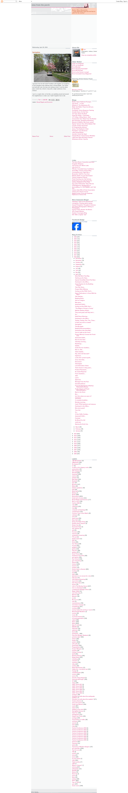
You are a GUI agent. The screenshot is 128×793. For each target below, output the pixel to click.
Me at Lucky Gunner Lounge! (80, 72)
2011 (75, 441)
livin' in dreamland (77, 588)
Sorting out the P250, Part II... (83, 291)
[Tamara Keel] (76, 230)
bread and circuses (77, 498)
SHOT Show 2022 (77, 693)
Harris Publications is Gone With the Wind (85, 294)
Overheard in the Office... (82, 282)
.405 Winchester (76, 460)
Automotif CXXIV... (80, 304)
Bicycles (74, 484)
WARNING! (78, 398)
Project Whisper (76, 649)
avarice (74, 476)
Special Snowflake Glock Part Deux (85, 280)
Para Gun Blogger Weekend (80, 635)
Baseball (74, 481)
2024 (75, 241)
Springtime (78, 324)
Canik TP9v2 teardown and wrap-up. (85, 404)
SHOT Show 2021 (77, 691)
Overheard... (75, 633)
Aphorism (78, 379)
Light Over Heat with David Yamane (82, 137)
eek (73, 530)
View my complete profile (88, 55)
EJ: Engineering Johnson (79, 127)
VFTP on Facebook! (77, 65)
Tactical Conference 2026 (79, 740)
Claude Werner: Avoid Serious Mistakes (83, 135)
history (74, 564)
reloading (75, 659)
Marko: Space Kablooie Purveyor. (81, 102)
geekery (74, 552)
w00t (73, 763)
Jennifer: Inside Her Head (79, 134)
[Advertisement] (64, 29)
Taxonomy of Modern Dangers (80, 746)
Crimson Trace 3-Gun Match (80, 513)
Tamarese (75, 743)
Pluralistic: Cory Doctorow (79, 130)
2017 (75, 255)
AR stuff (74, 472)
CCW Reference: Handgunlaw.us (81, 185)
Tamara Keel (75, 221)
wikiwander (75, 768)
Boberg (74, 493)
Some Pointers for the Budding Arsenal (84, 284)
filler (73, 540)
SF (73, 681)
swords (74, 723)
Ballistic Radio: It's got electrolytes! (82, 175)
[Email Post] (49, 99)
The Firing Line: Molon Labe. (80, 165)
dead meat (75, 518)
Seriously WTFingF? (78, 679)
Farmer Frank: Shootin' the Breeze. (82, 209)
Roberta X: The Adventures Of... (81, 105)
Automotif (75, 474)
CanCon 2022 (76, 503)
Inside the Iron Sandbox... (82, 347)
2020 (75, 249)
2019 (75, 251)
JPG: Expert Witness (78, 211)
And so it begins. (80, 300)
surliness (74, 721)
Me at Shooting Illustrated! (79, 68)
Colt (73, 508)
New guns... (78, 302)
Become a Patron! (77, 89)
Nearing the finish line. (81, 424)
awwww (74, 477)
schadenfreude (76, 672)
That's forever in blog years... (83, 367)
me (73, 598)
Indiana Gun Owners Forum (80, 191)
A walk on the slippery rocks (80, 467)
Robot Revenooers (77, 667)
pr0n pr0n (75, 643)
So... (76, 314)
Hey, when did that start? (82, 353)
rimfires (74, 666)
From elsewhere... (80, 373)
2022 (75, 245)
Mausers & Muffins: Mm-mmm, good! (83, 122)
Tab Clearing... (79, 296)
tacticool (74, 741)
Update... (77, 345)
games (74, 549)
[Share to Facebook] (57, 100)
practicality (75, 645)
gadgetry (74, 547)
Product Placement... (81, 369)
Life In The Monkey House (79, 586)
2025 (75, 239)
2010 (75, 443)
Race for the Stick (80, 339)
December (79, 258)
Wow (73, 777)
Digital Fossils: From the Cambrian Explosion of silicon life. (82, 194)
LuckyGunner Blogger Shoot (80, 589)
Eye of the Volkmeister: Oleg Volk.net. (83, 183)
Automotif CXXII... (80, 416)
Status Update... (79, 351)
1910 (76, 375)
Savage (74, 671)
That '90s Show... (80, 287)
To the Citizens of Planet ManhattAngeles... (82, 389)
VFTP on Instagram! (78, 63)
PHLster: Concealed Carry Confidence (83, 169)
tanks (73, 745)
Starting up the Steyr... (81, 278)
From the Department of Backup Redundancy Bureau (84, 386)
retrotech (74, 660)
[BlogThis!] (53, 100)
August (78, 266)
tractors (74, 753)
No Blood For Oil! (80, 420)
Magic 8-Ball (75, 591)
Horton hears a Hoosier (78, 569)
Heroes (74, 562)
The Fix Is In (75, 750)
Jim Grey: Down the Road (79, 113)
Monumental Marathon (78, 611)
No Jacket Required (80, 371)
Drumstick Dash (76, 527)
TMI (73, 752)
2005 (75, 453)
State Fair (75, 713)
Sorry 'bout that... (80, 359)
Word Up (74, 774)
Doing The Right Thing (78, 521)
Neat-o (74, 621)
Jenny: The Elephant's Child (80, 129)
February (78, 429)
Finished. (77, 418)
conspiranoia (76, 511)
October (78, 262)
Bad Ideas (75, 479)
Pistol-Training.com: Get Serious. (81, 179)
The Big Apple (79, 326)
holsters (74, 567)
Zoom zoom (75, 785)
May (77, 272)
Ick (73, 572)
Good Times (75, 554)
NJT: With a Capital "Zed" (79, 214)
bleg (73, 489)
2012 (75, 439)
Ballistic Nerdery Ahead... (82, 310)
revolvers (74, 662)
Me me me (75, 599)
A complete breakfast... (81, 400)
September (79, 264)
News (73, 623)
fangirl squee (76, 538)
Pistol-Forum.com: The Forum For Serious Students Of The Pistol (82, 181)
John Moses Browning (78, 579)
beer (73, 482)
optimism (75, 630)
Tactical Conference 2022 (79, 733)
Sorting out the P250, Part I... (83, 306)
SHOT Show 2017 (77, 684)
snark (73, 706)
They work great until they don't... (85, 312)
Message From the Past (82, 381)
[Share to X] (55, 100)
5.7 (73, 465)
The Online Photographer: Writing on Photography (83, 207)
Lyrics (77, 377)
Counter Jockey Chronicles (80, 125)
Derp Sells (75, 520)
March (77, 427)
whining (74, 767)
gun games (75, 557)
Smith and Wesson (77, 704)
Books (74, 494)
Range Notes (75, 657)
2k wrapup (75, 464)
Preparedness (76, 647)
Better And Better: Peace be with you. (83, 107)
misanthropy (75, 606)
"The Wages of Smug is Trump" (84, 308)
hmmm (74, 565)
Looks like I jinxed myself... (83, 357)
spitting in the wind (77, 709)
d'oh (73, 516)
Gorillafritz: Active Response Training (83, 110)
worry (73, 775)
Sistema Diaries (76, 701)
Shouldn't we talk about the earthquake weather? (83, 697)
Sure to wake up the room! (82, 332)
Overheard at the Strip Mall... (83, 330)
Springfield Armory (77, 711)
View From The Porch (41, 5)
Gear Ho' (74, 550)
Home (51, 136)
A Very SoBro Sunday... (82, 414)
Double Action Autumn (78, 523)
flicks (73, 542)
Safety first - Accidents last (80, 669)
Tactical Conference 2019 (79, 729)
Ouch (73, 632)
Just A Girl (75, 581)
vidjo (73, 760)
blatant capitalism (77, 488)
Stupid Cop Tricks (77, 716)
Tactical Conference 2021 (79, 731)
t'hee (73, 724)
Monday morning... (80, 402)
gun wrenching (76, 560)
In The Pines (75, 108)
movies (74, 613)
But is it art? (75, 501)
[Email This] (51, 100)
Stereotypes (78, 363)
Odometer (75, 628)
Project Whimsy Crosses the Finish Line (85, 335)
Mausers (74, 596)
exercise (74, 533)
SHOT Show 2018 (77, 686)
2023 (75, 243)
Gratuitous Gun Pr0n (78, 555)
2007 (75, 449)
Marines (74, 594)
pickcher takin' (76, 637)
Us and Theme (76, 758)
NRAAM (74, 627)
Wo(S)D (74, 770)
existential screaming (78, 535)
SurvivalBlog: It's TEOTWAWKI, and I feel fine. (84, 187)
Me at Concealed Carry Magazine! (81, 73)
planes (74, 638)
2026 (75, 237)
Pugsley (74, 650)
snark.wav (78, 422)
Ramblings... (78, 343)
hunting (74, 571)
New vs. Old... (79, 349)
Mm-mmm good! (80, 408)
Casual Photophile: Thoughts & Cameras (84, 205)
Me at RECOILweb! (77, 70)
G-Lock (74, 545)
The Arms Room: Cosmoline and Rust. (83, 162)
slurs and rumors (77, 702)
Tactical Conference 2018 (79, 728)
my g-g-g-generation (78, 618)
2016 (75, 257)
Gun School (75, 559)
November (79, 260)
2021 (75, 247)
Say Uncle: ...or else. (78, 103)
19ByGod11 (75, 462)
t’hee (73, 726)
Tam (84, 49)
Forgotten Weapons (77, 164)
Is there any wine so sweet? (83, 322)
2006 (75, 451)
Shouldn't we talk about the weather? (83, 699)
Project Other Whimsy (81, 289)
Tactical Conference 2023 (79, 735)
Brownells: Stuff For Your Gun (81, 174)
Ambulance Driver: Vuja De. (80, 139)
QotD (73, 654)
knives (74, 584)
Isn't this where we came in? (83, 396)
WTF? (73, 780)
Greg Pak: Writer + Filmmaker (80, 115)
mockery (74, 608)
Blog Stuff (75, 491)
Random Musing (77, 655)
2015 (75, 433)
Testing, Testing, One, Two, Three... (85, 320)
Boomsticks (75, 496)
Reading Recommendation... (83, 328)
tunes (73, 757)
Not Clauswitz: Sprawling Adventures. (83, 120)
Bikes (73, 486)
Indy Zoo (74, 577)
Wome (74, 772)
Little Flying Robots (77, 132)
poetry (74, 640)
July (77, 268)
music (74, 615)
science (74, 674)
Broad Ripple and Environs (44, 102)
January (78, 431)
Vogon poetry (76, 762)
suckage (74, 718)
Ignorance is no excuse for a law (81, 576)
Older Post (67, 136)
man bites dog (76, 593)
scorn (73, 676)
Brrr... (76, 394)
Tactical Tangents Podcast (79, 177)
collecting (75, 506)
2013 (75, 437)
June (77, 270)
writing (74, 779)
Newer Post (35, 136)
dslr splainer (75, 528)
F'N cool (74, 537)
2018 (75, 253)
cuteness (74, 515)
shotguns (74, 694)
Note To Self (75, 625)
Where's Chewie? (77, 765)
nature (74, 620)
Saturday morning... (81, 341)
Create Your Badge (83, 221)
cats (73, 504)
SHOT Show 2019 (77, 688)
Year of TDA (75, 782)
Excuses (74, 532)
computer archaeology (78, 510)
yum (73, 784)
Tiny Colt (77, 410)
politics (74, 642)
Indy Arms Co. (76, 167)
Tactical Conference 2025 (79, 738)
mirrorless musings (77, 604)
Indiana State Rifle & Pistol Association (83, 190)
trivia (73, 755)
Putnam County (76, 652)
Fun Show (75, 543)
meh (73, 601)
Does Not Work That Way (82, 276)
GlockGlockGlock (80, 383)
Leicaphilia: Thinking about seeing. (82, 203)
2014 (75, 435)
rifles (73, 664)
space (73, 707)
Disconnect (78, 361)
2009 (75, 445)
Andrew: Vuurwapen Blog (79, 213)
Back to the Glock (80, 392)
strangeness (75, 714)
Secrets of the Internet (78, 677)
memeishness (76, 603)
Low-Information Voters (82, 365)
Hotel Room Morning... (81, 316)
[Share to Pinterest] (59, 100)
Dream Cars (75, 525)
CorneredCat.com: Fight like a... (81, 172)
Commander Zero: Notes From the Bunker (84, 119)
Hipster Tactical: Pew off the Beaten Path (83, 124)
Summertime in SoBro (78, 719)
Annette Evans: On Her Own (80, 112)
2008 (75, 447)
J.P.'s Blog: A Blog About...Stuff (81, 117)
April (77, 274)
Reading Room (79, 298)
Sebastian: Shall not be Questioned (82, 201)
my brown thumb (77, 616)
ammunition (75, 469)
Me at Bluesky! (76, 67)
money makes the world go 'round (82, 610)
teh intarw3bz (76, 748)
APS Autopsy (76, 471)
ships (73, 682)
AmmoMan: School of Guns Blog (81, 170)
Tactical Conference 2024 (79, 736)
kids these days (76, 582)
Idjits (73, 574)
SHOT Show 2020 (77, 689)
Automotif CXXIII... (80, 337)
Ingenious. (78, 355)
